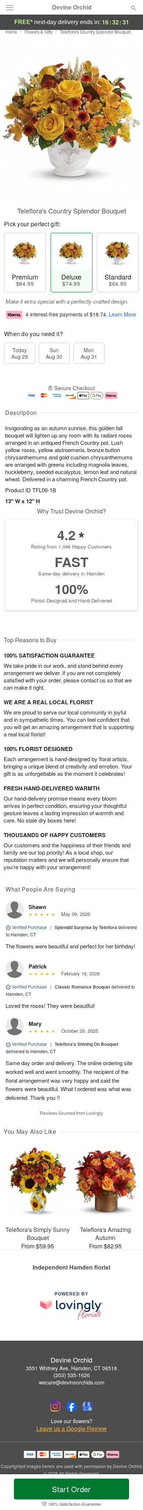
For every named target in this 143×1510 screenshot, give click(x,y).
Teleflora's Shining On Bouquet (86, 1044)
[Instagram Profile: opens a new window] (55, 1406)
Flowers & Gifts (39, 31)
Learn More (122, 314)
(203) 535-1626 (72, 1375)
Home (11, 31)
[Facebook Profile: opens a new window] (71, 1406)
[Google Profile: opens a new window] (87, 1406)
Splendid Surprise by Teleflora (86, 927)
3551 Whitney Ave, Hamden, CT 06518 (71, 1368)
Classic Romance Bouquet (82, 986)
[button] (127, 1493)
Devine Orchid (72, 7)
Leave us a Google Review (71, 1429)
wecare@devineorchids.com (71, 1382)
